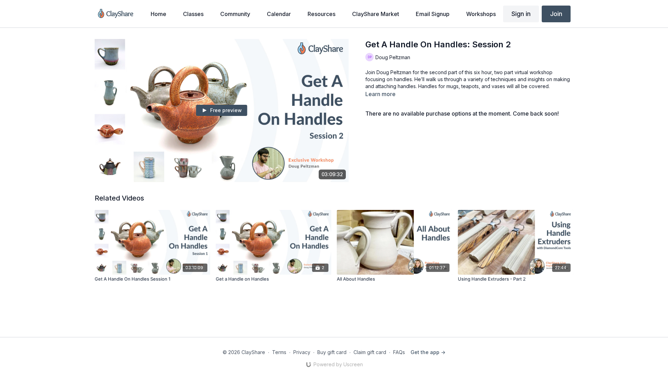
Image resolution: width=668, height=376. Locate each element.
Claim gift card (369, 352)
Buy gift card (332, 352)
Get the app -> (428, 352)
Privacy (301, 352)
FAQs (399, 352)
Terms (279, 352)
